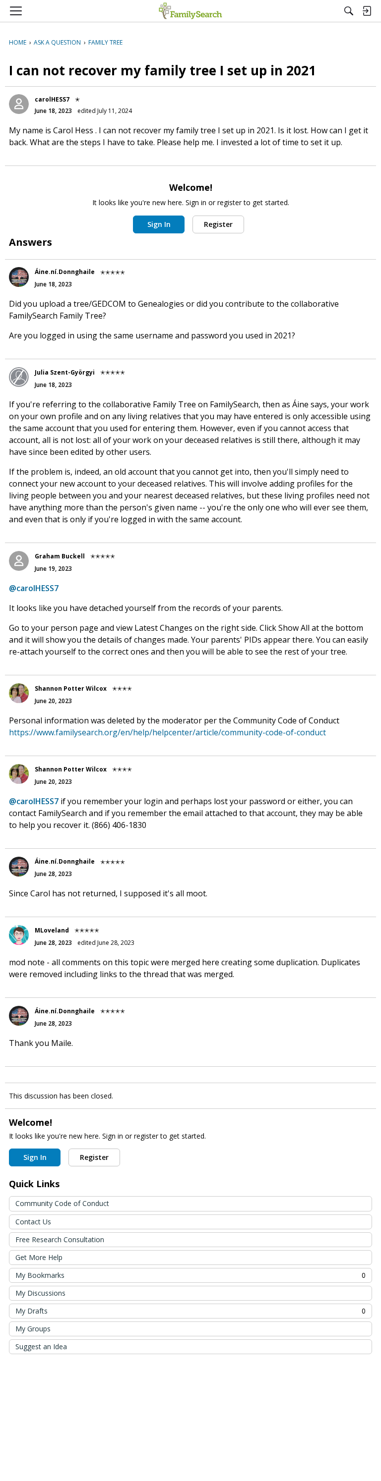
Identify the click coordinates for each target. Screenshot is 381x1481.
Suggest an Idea (41, 1346)
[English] (190, 11)
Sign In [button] (159, 224)
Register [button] (218, 224)
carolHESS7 (52, 99)
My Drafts (190, 1311)
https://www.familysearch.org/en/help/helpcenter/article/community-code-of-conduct (167, 732)
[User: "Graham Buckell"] (19, 561)
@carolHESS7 (34, 588)
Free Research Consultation (59, 1239)
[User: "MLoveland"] (19, 935)
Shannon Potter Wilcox (71, 688)
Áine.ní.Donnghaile (65, 272)
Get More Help (39, 1257)
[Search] (349, 11)
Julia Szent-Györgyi (65, 372)
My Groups (33, 1328)
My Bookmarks (190, 1275)
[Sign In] (367, 11)
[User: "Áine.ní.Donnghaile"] (19, 277)
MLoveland (52, 930)
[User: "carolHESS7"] (19, 104)
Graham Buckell (60, 556)
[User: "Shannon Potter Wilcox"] (19, 693)
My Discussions (40, 1293)
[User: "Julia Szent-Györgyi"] (19, 377)
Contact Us (33, 1221)
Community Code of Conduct (62, 1203)
